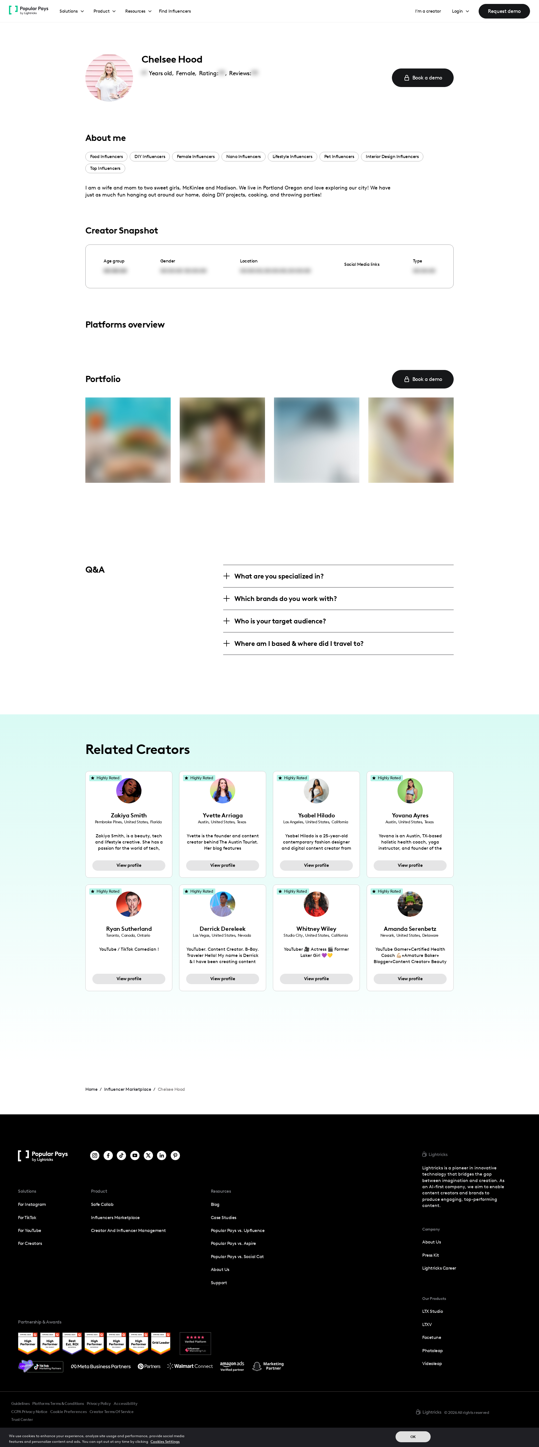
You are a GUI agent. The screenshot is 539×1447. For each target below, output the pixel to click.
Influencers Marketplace (115, 1217)
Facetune (431, 1337)
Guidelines (20, 1403)
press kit (430, 1255)
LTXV (426, 1324)
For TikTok (27, 1217)
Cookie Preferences (68, 1412)
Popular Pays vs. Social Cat (237, 1256)
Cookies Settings (165, 1441)
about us (431, 1242)
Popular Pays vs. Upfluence (237, 1230)
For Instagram (32, 1204)
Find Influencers (175, 11)
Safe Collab (102, 1204)
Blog (215, 1204)
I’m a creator (428, 11)
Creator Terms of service (111, 1411)
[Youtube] (135, 1156)
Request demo (504, 11)
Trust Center (22, 1419)
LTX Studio (432, 1311)
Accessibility (126, 1403)
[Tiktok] (121, 1156)
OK (413, 1437)
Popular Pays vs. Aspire (233, 1243)
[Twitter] (148, 1156)
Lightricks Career (439, 1268)
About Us (220, 1269)
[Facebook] (108, 1156)
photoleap (432, 1350)
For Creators (30, 1243)
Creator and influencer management (128, 1230)
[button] (72, 11)
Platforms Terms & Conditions (58, 1403)
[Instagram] (94, 1156)
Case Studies (223, 1217)
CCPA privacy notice (29, 1411)
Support (219, 1282)
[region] (269, 1437)
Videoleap (432, 1363)
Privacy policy (99, 1403)
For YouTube (29, 1230)
